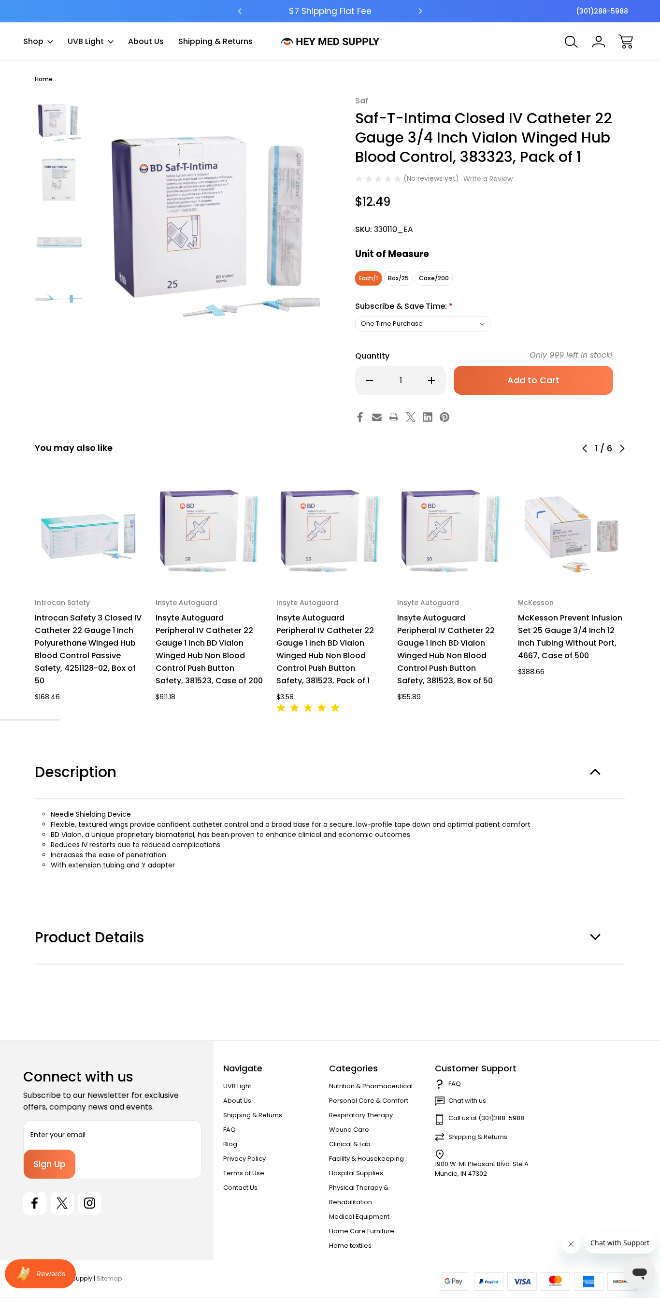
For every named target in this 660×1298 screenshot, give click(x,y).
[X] (411, 417)
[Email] (377, 417)
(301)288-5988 (602, 11)
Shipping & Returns (215, 41)
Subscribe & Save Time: (404, 306)
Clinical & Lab (350, 1144)
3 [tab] (12, 720)
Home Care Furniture (361, 1231)
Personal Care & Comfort (368, 1100)
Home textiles (350, 1245)
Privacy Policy (244, 1158)
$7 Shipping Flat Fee (330, 11)
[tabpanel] (59, 120)
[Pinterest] (444, 417)
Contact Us (240, 1187)
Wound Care (349, 1129)
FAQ (229, 1129)
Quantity (372, 355)
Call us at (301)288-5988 (486, 1118)
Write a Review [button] (488, 179)
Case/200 (434, 278)
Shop (33, 41)
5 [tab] (39, 720)
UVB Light (86, 41)
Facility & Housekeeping (366, 1158)
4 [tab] (26, 720)
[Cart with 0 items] (626, 41)
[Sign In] (599, 41)
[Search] (571, 41)
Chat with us (467, 1100)
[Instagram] (89, 1203)
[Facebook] (360, 417)
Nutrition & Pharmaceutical (371, 1086)
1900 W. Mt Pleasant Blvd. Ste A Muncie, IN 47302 (482, 1168)
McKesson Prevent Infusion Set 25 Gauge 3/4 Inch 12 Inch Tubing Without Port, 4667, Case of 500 (570, 636)
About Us (146, 41)
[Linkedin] (427, 417)
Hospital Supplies (356, 1173)
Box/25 (398, 278)
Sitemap (109, 1278)
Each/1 (368, 278)
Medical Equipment (359, 1216)
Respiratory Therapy (361, 1115)
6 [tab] (53, 720)
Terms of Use (243, 1173)
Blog (230, 1144)
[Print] (394, 417)
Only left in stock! (571, 355)
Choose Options (89, 562)
